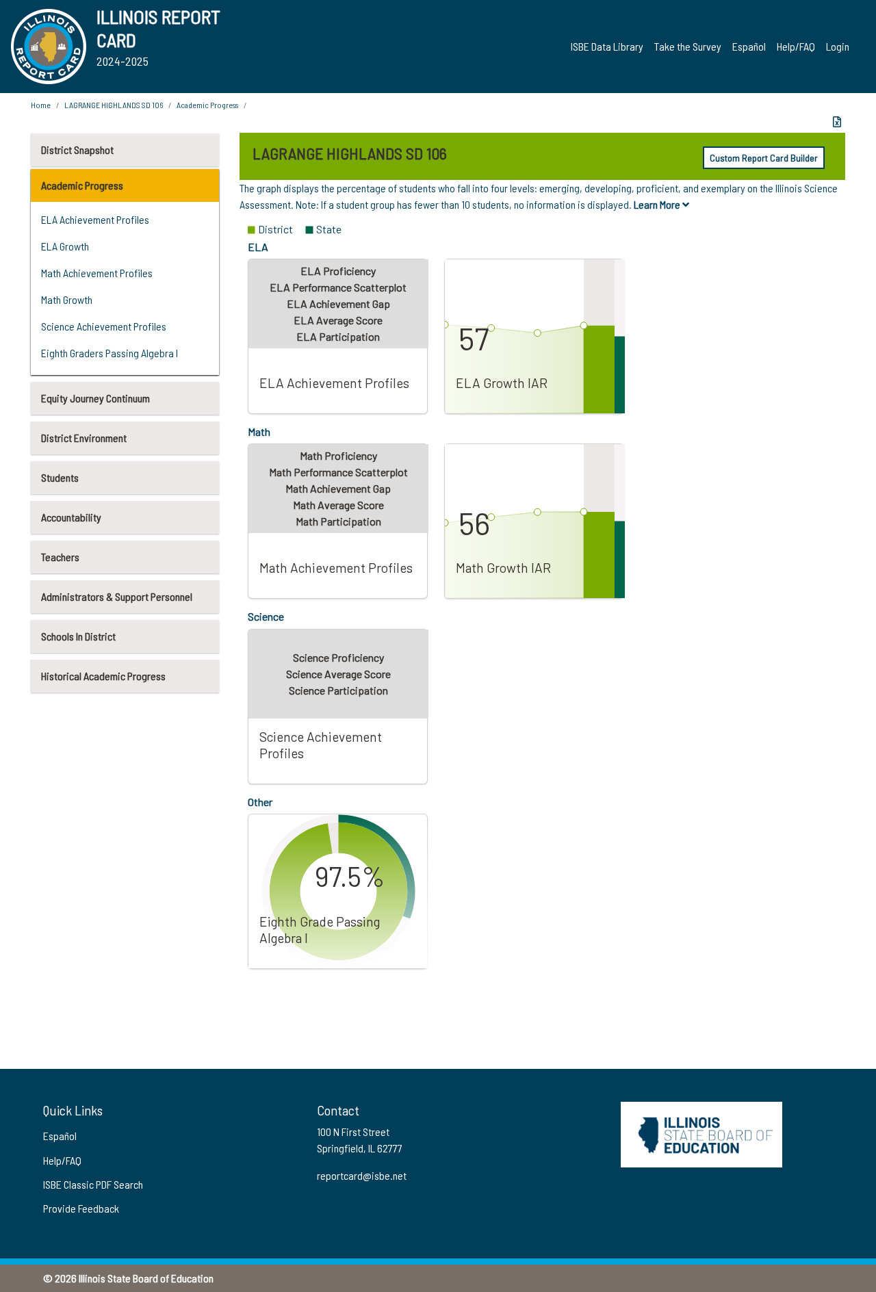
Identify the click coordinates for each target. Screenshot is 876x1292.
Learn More (658, 204)
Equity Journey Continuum (95, 397)
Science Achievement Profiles (103, 326)
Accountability (71, 517)
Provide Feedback (81, 1208)
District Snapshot (77, 149)
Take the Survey (687, 46)
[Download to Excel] (837, 122)
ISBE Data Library (607, 46)
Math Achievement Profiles (97, 272)
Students (60, 477)
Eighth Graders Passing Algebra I (109, 352)
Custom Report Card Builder (764, 158)
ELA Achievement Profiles (95, 219)
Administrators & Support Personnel (116, 596)
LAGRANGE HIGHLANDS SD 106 (113, 104)
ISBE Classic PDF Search (93, 1184)
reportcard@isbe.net (362, 1175)
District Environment (84, 437)
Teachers (60, 556)
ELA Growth (65, 246)
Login (837, 46)
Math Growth (66, 299)
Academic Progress (82, 185)
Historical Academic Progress (103, 675)
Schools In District (78, 636)
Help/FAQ (796, 46)
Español (749, 46)
